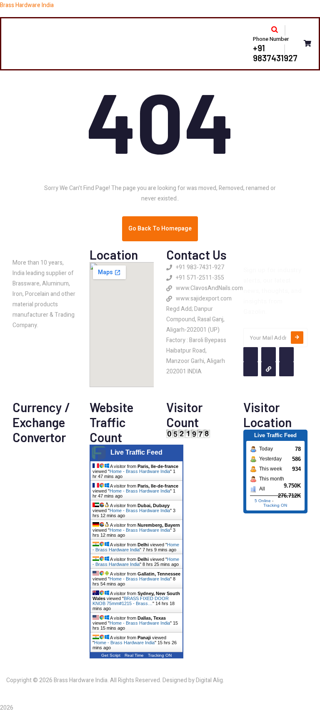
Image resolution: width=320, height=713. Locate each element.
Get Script (110, 655)
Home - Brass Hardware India (140, 471)
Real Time (134, 655)
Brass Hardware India (27, 5)
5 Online (263, 500)
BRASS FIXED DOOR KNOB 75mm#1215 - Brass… (130, 601)
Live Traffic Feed (136, 452)
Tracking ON (160, 655)
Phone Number (271, 39)
